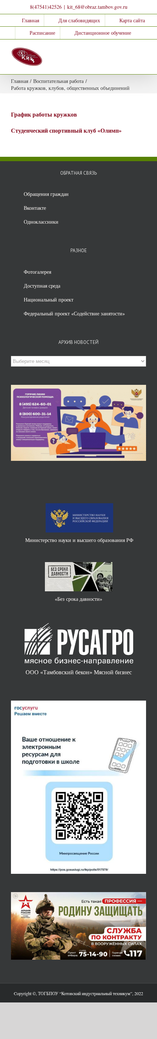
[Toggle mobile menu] (143, 50)
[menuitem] (26, 20)
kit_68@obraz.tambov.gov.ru (97, 6)
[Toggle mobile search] (130, 50)
